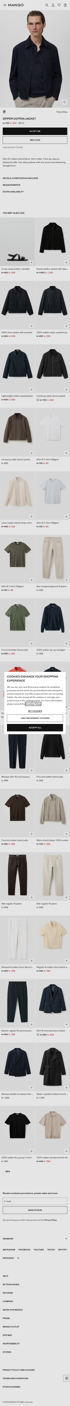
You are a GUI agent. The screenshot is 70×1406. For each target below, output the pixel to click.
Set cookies (35, 711)
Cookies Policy (33, 703)
